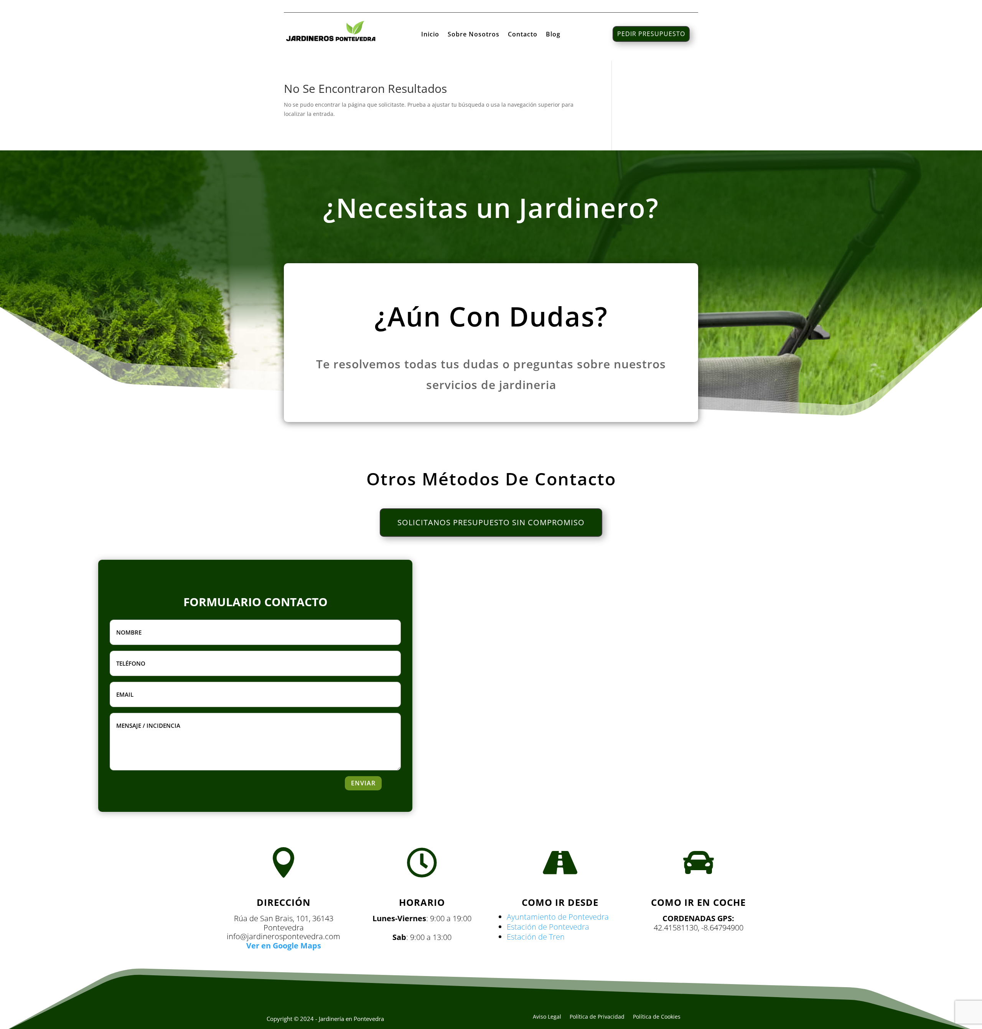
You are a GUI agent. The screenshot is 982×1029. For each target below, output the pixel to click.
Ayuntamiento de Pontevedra (558, 917)
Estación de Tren (536, 937)
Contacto (522, 34)
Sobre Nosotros (473, 34)
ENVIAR (363, 783)
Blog (553, 34)
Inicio (430, 34)
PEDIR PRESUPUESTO (651, 34)
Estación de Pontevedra (548, 927)
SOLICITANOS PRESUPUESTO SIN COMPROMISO (491, 522)
